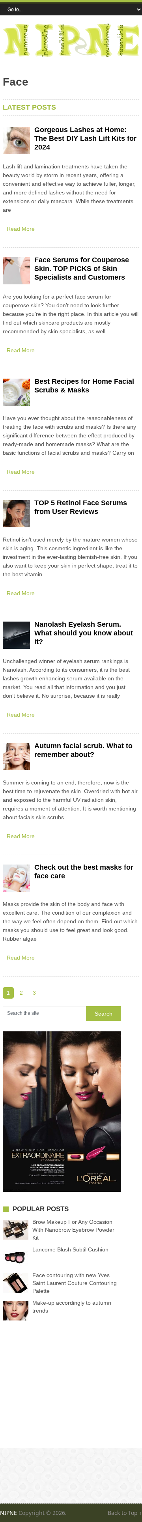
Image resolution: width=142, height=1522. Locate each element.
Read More (21, 229)
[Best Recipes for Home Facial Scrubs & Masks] (16, 392)
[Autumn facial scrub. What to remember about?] (16, 756)
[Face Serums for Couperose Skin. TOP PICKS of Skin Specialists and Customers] (16, 270)
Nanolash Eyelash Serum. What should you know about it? (83, 633)
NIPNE (8, 1512)
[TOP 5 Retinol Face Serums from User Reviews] (16, 513)
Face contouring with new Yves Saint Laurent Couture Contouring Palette (74, 1283)
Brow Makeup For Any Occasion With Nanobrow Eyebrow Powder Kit (73, 1230)
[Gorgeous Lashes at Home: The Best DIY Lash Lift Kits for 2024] (16, 140)
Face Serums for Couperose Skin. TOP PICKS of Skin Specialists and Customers (81, 268)
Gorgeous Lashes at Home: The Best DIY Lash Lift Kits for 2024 (85, 138)
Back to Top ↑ (125, 1512)
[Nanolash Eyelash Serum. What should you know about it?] (16, 635)
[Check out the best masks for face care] (16, 878)
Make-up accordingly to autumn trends (71, 1307)
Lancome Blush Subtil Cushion (70, 1249)
